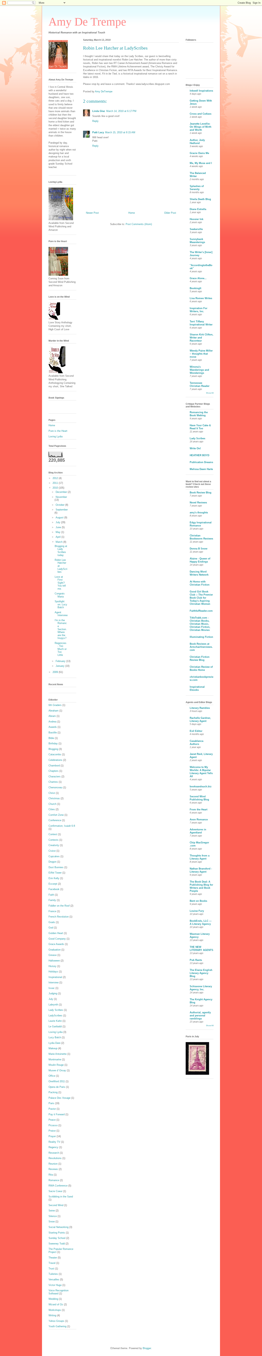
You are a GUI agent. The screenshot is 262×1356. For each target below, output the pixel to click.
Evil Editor (196, 731)
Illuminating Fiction (201, 636)
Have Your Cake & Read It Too (200, 427)
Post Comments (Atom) (139, 224)
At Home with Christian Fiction (199, 583)
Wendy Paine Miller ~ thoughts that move (201, 353)
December (62, 492)
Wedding (53, 1298)
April (58, 536)
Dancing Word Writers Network (199, 573)
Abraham (53, 710)
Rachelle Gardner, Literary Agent (200, 719)
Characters (55, 776)
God (51, 927)
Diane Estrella (198, 209)
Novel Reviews (198, 502)
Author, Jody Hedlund (197, 142)
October (60, 504)
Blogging (53, 749)
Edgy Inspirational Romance (201, 524)
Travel (52, 1263)
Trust (51, 1268)
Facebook (54, 889)
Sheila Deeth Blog (200, 199)
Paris (51, 1103)
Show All (209, 393)
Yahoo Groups (56, 1321)
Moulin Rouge (56, 1064)
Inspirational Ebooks (197, 688)
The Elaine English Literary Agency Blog (201, 973)
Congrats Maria (60, 595)
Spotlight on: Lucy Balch (61, 604)
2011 (56, 483)
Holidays (53, 971)
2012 (56, 478)
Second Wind (56, 1205)
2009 (56, 672)
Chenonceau (55, 787)
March (59, 541)
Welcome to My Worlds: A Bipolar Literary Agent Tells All (201, 772)
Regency (53, 1147)
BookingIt (195, 288)
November (61, 497)
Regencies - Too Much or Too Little (61, 649)
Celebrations (55, 760)
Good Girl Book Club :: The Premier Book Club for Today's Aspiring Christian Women (201, 597)
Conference (55, 820)
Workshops (55, 1310)
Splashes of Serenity (197, 188)
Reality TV (54, 1141)
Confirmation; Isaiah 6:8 (62, 825)
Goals (52, 922)
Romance (54, 1180)
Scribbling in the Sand (61, 1196)
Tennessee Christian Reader (199, 384)
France (52, 911)
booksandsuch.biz (201, 786)
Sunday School (57, 1238)
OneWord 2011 (57, 1081)
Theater (53, 1257)
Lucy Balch (55, 1037)
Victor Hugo (55, 1285)
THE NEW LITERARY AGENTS (201, 948)
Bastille (53, 732)
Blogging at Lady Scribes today (61, 551)
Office (52, 1075)
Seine (52, 1210)
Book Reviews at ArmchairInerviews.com (201, 646)
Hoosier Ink (196, 219)
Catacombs (55, 754)
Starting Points (57, 1232)
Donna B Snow (198, 548)
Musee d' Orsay (57, 1070)
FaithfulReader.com (201, 610)
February (61, 661)
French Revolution (59, 916)
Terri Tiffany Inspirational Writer (201, 323)
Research (54, 1152)
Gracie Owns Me (199, 153)
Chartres (53, 781)
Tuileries (53, 1273)
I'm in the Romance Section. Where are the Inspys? (61, 629)
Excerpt (53, 883)
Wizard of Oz (56, 1304)
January (60, 665)
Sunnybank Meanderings (197, 241)
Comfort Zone (56, 814)
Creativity (54, 845)
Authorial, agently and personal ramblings (200, 1015)
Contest (53, 834)
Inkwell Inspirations (201, 90)
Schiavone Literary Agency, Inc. (201, 988)
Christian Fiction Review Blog (199, 658)
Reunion (53, 1163)
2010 (56, 487)
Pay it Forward (57, 1114)
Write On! (195, 448)
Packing (53, 1092)
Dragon (52, 861)
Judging (53, 993)
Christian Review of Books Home (201, 668)
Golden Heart (56, 933)
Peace (52, 1119)
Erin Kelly (54, 878)
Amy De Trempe (87, 21)
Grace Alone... (198, 278)
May (58, 532)
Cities (52, 809)
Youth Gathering (57, 1326)
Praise (52, 1130)
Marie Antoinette (58, 1053)
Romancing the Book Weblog (199, 414)
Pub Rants (196, 960)
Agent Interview (61, 614)
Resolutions (55, 1158)
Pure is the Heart (58, 430)
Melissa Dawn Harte (201, 469)
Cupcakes (54, 856)
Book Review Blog (200, 492)
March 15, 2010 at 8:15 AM (120, 132)
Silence (53, 1216)
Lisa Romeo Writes (201, 298)
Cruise (52, 850)
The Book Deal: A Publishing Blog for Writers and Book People (201, 886)
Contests (53, 839)
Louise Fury (197, 910)
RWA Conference (58, 1185)
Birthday (53, 743)
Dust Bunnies (56, 867)
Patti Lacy (98, 132)
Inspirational (55, 977)
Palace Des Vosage (59, 1097)
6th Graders (55, 705)
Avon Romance (199, 819)
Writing (52, 1315)
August (60, 517)
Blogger (147, 1348)
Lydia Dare (54, 1043)
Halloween (54, 960)
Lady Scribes (56, 1010)
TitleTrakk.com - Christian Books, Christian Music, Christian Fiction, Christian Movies (200, 623)
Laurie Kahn (55, 1020)
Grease (53, 955)
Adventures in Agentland (198, 831)
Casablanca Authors (196, 742)
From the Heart (198, 809)
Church (52, 804)
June (59, 527)
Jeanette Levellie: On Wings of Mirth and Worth (200, 126)
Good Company (57, 938)
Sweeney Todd (57, 1243)
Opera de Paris (57, 1086)
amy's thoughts (199, 512)
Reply (95, 121)
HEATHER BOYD (199, 455)
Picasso (53, 1125)
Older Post (170, 212)
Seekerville (196, 229)
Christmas (54, 798)
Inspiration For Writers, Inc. (198, 310)
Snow (52, 1221)
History (52, 966)
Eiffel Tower (55, 872)
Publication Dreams (201, 462)
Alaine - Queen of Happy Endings (200, 560)
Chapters (53, 770)
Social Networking (58, 1227)
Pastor (52, 1108)
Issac (52, 988)
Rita (51, 1174)
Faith (51, 894)
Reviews (53, 1169)
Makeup (53, 1048)
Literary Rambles (200, 708)
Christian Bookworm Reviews (201, 537)
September (62, 509)
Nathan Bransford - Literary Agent (201, 870)
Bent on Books (198, 900)
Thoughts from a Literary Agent (199, 857)
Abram (52, 716)
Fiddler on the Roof (59, 905)
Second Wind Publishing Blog (199, 798)
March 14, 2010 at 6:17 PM (121, 111)
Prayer (52, 1136)
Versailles (54, 1279)
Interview (53, 982)
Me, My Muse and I (201, 163)
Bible (51, 738)
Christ (52, 793)
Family (52, 900)
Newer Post (92, 212)
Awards (53, 727)
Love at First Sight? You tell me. (60, 582)
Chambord (54, 765)
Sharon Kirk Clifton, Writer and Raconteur (201, 337)
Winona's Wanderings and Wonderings (199, 369)
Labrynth (53, 1004)
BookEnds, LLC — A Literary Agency (201, 922)
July (58, 522)
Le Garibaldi (55, 1026)
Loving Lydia (56, 436)
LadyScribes (55, 1015)
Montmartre (55, 1059)
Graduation (55, 949)
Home (131, 212)
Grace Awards (56, 944)
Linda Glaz (98, 111)
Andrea (52, 721)
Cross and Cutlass (200, 113)
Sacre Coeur (55, 1191)
